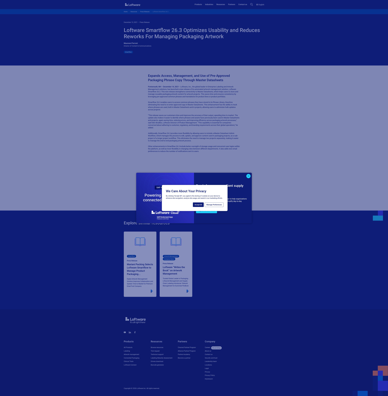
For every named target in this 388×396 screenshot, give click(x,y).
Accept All (198, 205)
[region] (195, 198)
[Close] (248, 176)
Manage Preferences (214, 205)
